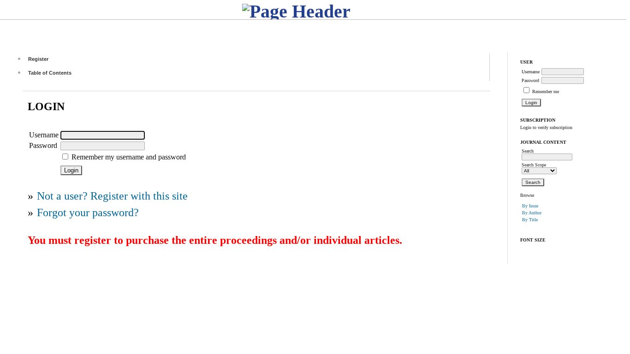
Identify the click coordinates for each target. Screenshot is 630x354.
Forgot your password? (88, 212)
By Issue (530, 205)
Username (531, 71)
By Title (530, 219)
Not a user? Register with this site (112, 196)
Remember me (545, 91)
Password (530, 80)
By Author (531, 212)
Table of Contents (49, 73)
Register (38, 59)
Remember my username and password (128, 157)
